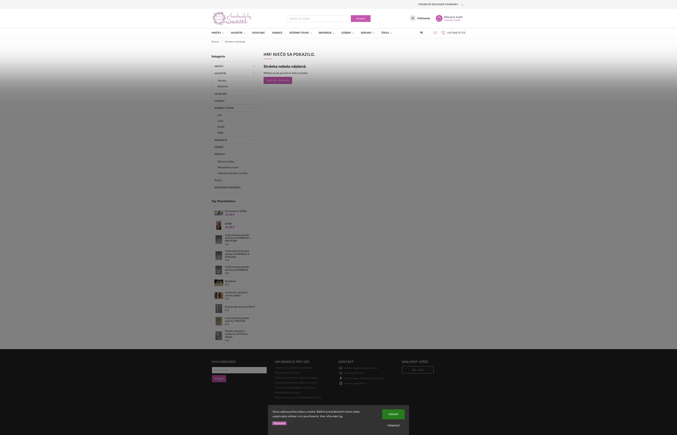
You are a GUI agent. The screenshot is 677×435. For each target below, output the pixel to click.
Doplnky (219, 153)
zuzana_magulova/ (355, 383)
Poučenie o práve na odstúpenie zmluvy (298, 397)
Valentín (220, 73)
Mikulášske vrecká (228, 167)
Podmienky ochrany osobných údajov (296, 377)
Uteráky (222, 80)
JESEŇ (221, 126)
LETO (220, 120)
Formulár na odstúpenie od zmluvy (295, 387)
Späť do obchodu (277, 80)
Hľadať (360, 18)
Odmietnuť (394, 425)
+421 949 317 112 (353, 373)
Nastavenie (279, 423)
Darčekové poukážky (227, 187)
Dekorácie (220, 140)
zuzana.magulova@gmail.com (361, 367)
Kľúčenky (223, 86)
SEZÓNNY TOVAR (224, 107)
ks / (418, 369)
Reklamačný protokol (287, 392)
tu (341, 416)
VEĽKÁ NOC (220, 93)
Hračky (219, 66)
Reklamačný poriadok (287, 372)
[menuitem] (219, 32)
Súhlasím (393, 414)
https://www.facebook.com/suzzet (364, 378)
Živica (218, 180)
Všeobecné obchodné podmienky (438, 4)
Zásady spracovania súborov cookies (296, 382)
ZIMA (220, 132)
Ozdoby (219, 146)
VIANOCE (219, 100)
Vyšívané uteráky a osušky (233, 173)
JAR (220, 115)
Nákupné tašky (226, 161)
